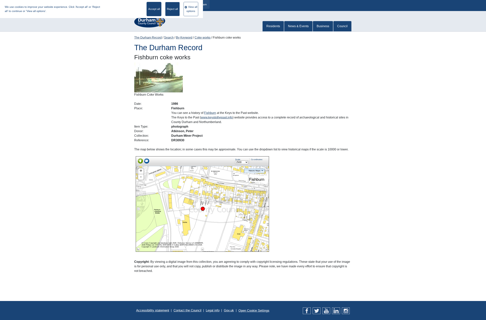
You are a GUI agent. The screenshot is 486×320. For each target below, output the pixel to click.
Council (342, 26)
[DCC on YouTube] (326, 310)
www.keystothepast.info (217, 117)
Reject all (172, 8)
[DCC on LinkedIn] (336, 310)
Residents (273, 26)
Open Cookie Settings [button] (253, 310)
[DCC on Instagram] (346, 310)
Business (323, 26)
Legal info (212, 310)
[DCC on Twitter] (316, 310)
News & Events (298, 26)
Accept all (154, 8)
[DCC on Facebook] (307, 310)
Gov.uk (229, 310)
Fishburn (210, 112)
